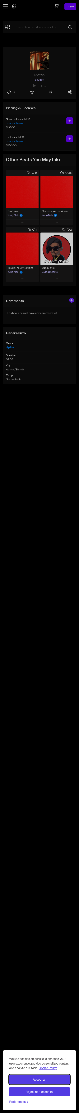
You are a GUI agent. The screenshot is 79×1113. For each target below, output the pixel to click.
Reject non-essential (39, 1091)
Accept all (39, 1079)
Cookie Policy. (48, 1068)
